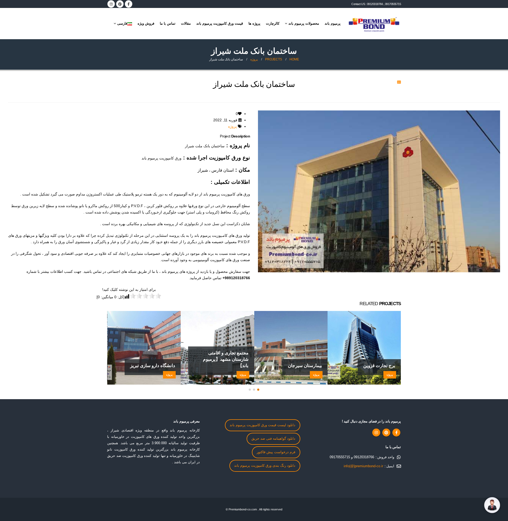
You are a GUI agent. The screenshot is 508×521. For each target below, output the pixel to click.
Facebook (396, 433)
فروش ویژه (146, 23)
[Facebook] (128, 4)
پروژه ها (254, 23)
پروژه (232, 126)
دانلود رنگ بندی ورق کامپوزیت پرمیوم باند (264, 465)
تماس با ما (167, 23)
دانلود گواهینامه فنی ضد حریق (273, 438)
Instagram (376, 433)
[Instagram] (111, 4)
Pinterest (386, 433)
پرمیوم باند (333, 23)
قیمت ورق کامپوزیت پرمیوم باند (219, 23)
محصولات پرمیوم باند (303, 23)
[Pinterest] (120, 4)
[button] (258, 389)
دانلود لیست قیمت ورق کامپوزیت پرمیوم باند (262, 425)
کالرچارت (272, 23)
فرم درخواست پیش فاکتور (276, 452)
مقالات (186, 23)
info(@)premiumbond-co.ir (363, 466)
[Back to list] (399, 82)
